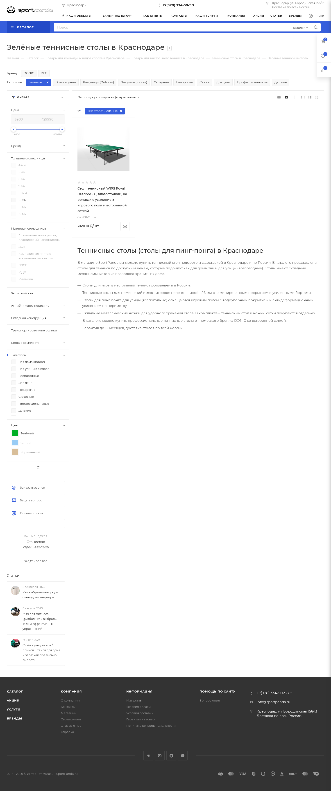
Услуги (13, 709)
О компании (70, 700)
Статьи (13, 576)
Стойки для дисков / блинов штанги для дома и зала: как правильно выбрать (41, 652)
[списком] (310, 97)
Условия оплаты (138, 706)
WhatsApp (183, 755)
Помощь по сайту (217, 691)
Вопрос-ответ (210, 700)
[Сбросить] (38, 468)
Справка (67, 732)
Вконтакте (148, 755)
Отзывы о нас (71, 725)
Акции (13, 700)
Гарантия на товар (140, 719)
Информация (139, 691)
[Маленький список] (279, 97)
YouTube (160, 755)
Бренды (14, 718)
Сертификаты (71, 719)
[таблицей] (317, 97)
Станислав (36, 542)
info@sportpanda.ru (273, 702)
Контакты (68, 706)
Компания (71, 691)
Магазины (69, 713)
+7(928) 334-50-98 (178, 5)
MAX (171, 755)
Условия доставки (140, 713)
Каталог (15, 691)
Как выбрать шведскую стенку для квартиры (40, 594)
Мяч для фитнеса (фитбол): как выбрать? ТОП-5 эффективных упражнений (40, 621)
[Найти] (316, 27)
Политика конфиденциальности (151, 725)
